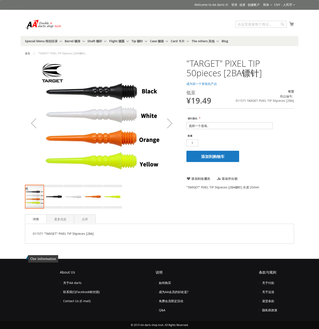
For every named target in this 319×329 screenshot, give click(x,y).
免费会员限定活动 (171, 301)
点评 (85, 219)
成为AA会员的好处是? (173, 292)
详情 (36, 219)
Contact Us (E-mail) (76, 301)
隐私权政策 (269, 310)
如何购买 (165, 283)
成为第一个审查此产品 (201, 84)
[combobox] (260, 24)
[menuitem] (42, 41)
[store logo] (43, 25)
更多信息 (60, 219)
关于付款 (268, 283)
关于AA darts (72, 283)
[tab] (36, 218)
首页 (27, 53)
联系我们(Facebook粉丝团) (81, 292)
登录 (234, 5)
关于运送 (268, 292)
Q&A (162, 310)
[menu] (159, 41)
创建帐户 (254, 5)
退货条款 (268, 301)
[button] (284, 5)
